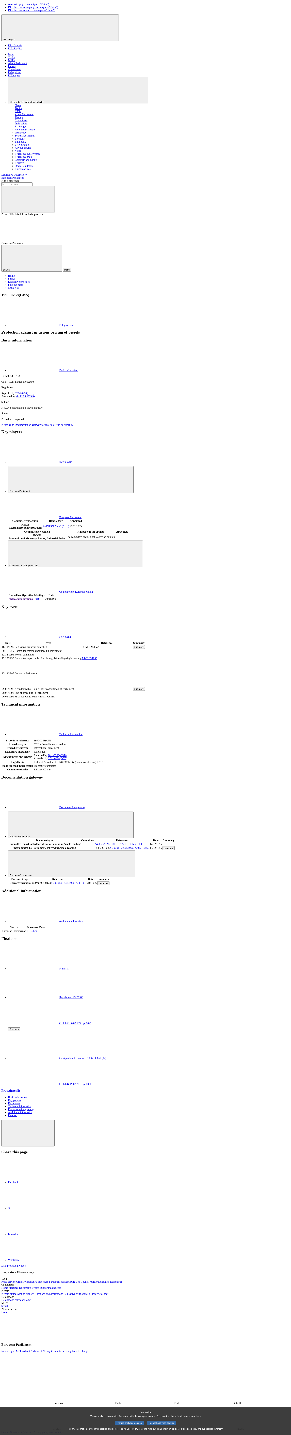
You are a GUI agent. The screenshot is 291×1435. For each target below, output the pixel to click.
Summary (138, 647)
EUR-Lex (32, 931)
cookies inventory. (214, 1429)
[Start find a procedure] (28, 199)
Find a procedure (10, 180)
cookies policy (190, 1429)
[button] (52, 1338)
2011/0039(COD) (25, 396)
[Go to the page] (107, 684)
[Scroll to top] (28, 1133)
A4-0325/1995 (89, 658)
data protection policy (166, 1429)
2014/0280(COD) (24, 393)
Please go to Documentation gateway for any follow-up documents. (37, 424)
